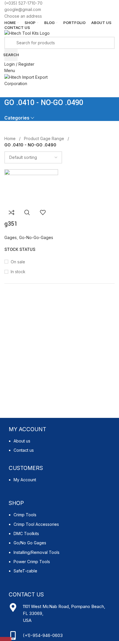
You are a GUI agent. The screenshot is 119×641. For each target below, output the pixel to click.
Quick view (27, 212)
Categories (16, 118)
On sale (18, 261)
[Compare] (11, 212)
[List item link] (59, 449)
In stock (18, 271)
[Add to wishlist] (43, 212)
